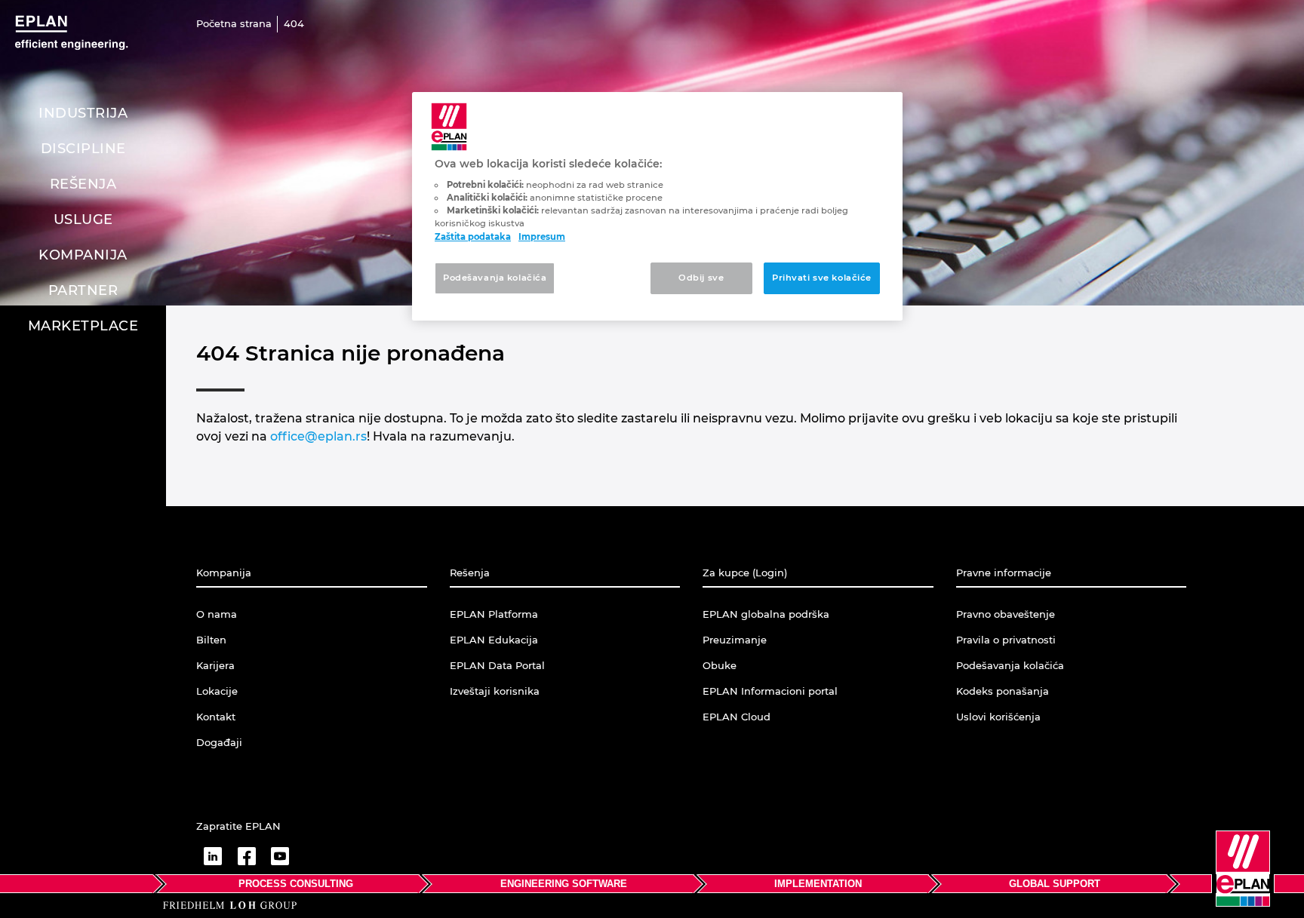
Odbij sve (701, 277)
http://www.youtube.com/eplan (280, 856)
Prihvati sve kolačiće (822, 277)
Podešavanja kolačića (494, 277)
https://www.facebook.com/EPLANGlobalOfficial (246, 856)
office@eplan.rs (318, 436)
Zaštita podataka (473, 237)
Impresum (541, 237)
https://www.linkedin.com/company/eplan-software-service (213, 856)
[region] (657, 206)
